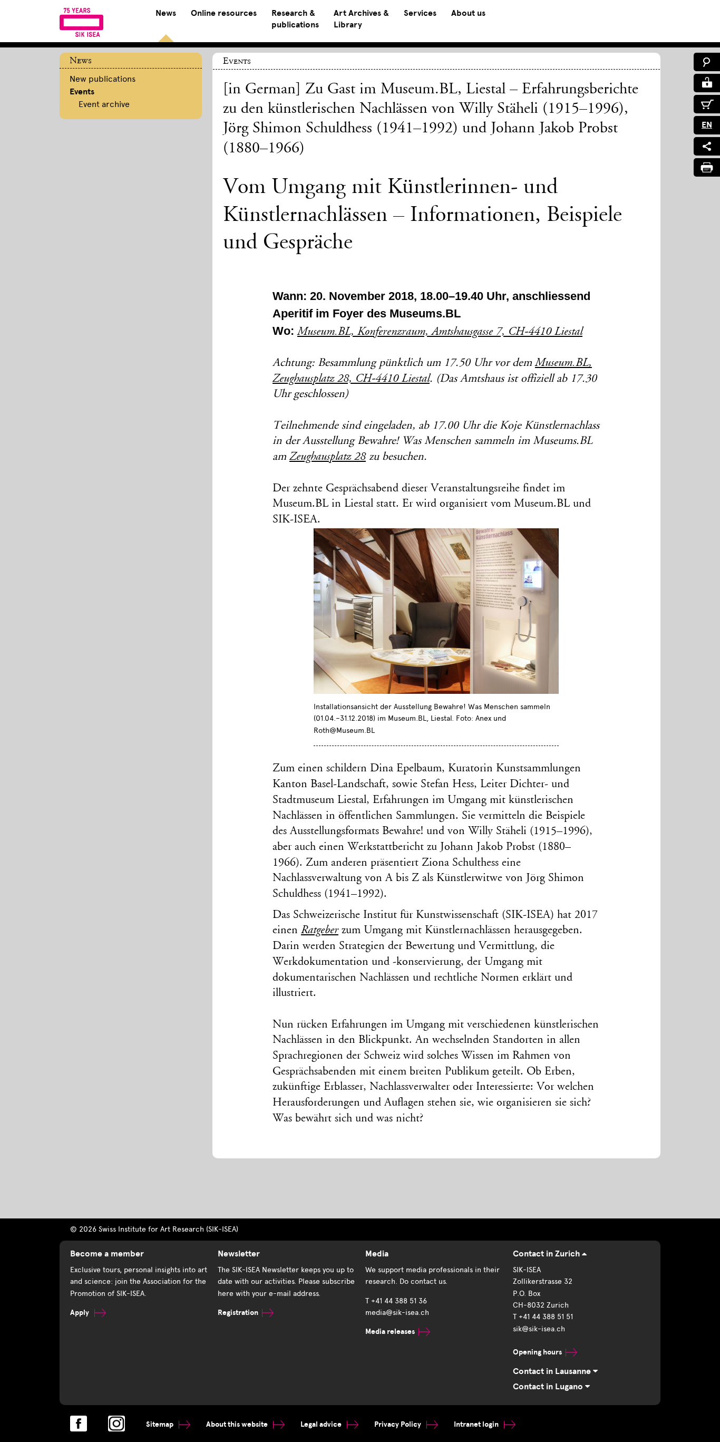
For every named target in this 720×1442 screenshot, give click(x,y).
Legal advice (321, 1424)
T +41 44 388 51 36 (396, 1300)
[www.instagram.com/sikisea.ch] (116, 1423)
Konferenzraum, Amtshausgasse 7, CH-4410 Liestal (469, 332)
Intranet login (477, 1424)
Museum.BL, (327, 332)
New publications (102, 79)
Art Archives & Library (361, 19)
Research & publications (295, 19)
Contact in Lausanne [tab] (553, 1371)
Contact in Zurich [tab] (547, 1254)
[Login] (707, 83)
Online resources (224, 13)
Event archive (104, 104)
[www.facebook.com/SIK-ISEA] (78, 1423)
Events (82, 91)
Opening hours (537, 1352)
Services (420, 13)
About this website (237, 1424)
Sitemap (160, 1424)
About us (468, 13)
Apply (80, 1312)
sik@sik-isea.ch (539, 1328)
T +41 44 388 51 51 (543, 1316)
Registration (238, 1312)
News (165, 13)
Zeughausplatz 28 (327, 457)
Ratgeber (319, 930)
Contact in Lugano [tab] (549, 1386)
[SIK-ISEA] (81, 22)
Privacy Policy (398, 1424)
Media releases (390, 1331)
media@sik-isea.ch (397, 1312)
